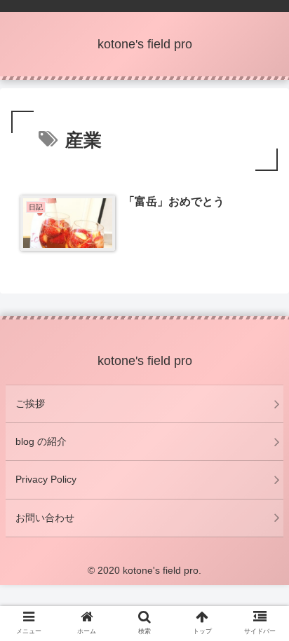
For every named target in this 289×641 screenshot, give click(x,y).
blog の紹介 (41, 441)
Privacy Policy (45, 479)
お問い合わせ (44, 517)
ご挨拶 (30, 403)
